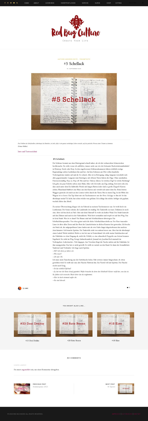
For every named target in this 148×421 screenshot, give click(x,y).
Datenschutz (127, 414)
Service (85, 3)
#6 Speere (111, 386)
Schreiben (50, 3)
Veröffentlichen (68, 3)
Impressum (116, 414)
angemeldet (26, 369)
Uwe (26, 288)
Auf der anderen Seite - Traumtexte (74, 59)
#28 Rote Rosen (74, 340)
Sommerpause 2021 (40, 386)
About (36, 3)
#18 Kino (115, 340)
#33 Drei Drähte (32, 341)
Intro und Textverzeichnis (27, 151)
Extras (119, 3)
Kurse (97, 3)
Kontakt (137, 414)
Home (27, 3)
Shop (109, 3)
